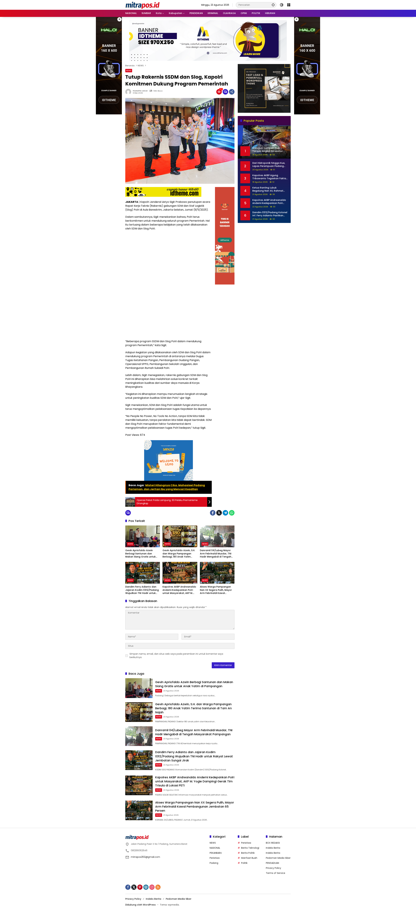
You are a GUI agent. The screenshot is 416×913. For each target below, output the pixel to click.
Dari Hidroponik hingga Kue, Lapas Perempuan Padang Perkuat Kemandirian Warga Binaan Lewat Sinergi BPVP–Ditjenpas (269, 164)
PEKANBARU (216, 853)
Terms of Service (275, 873)
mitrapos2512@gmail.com (145, 857)
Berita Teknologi (250, 847)
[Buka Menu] (289, 5)
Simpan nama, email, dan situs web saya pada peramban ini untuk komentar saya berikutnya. (176, 655)
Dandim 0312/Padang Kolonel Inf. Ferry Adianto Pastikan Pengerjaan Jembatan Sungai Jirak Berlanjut (269, 214)
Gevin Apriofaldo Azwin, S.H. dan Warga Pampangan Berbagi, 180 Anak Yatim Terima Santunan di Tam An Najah (178, 553)
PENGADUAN (272, 863)
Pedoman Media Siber (278, 858)
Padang (214, 863)
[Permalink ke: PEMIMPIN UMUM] (129, 92)
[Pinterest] (140, 887)
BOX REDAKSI (273, 842)
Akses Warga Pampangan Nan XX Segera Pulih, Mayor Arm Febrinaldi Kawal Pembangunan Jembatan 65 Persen (217, 590)
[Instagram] (152, 887)
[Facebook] (212, 513)
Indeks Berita (273, 847)
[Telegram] (225, 513)
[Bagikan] (231, 92)
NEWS (128, 70)
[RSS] (158, 887)
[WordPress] (146, 887)
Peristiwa (215, 858)
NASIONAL (215, 847)
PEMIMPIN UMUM (140, 91)
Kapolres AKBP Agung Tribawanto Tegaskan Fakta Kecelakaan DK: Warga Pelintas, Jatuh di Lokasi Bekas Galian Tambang (270, 177)
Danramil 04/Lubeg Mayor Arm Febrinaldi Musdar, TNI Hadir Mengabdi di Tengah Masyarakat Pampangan (215, 553)
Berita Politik (248, 853)
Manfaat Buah (249, 858)
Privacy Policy (273, 868)
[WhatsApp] (231, 513)
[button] (273, 4)
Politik (244, 863)
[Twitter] (219, 513)
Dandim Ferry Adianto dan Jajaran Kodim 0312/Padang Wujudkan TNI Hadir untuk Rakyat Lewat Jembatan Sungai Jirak (142, 590)
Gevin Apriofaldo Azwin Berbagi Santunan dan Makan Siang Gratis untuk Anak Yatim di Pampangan (141, 553)
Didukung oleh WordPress (140, 904)
